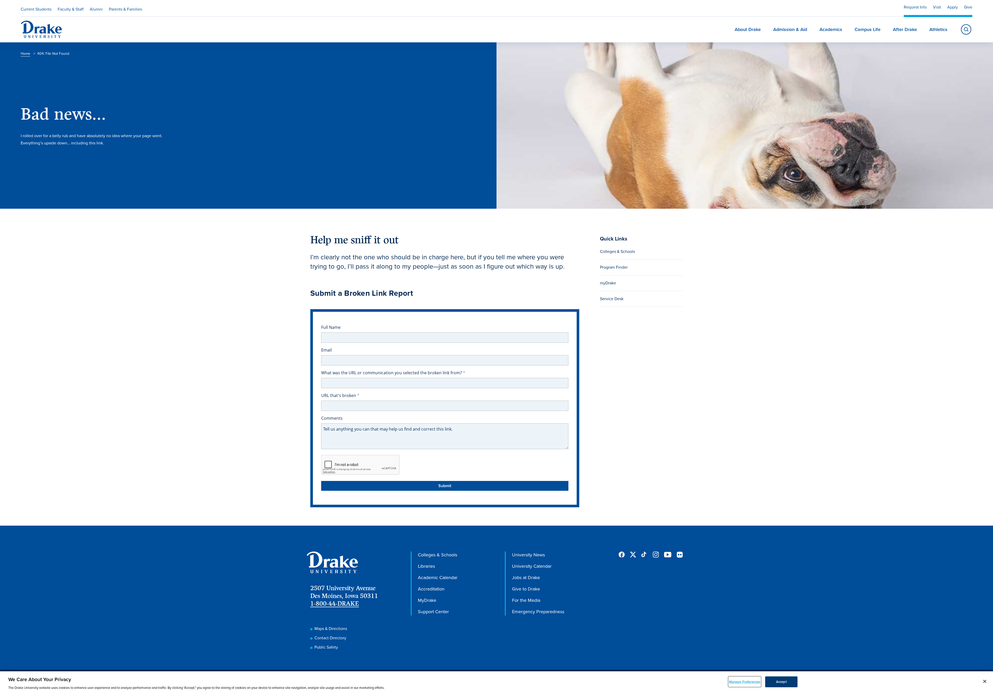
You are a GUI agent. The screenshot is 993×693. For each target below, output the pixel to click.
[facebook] (622, 554)
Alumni (96, 9)
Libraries (426, 566)
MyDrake (427, 600)
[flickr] (679, 554)
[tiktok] (644, 554)
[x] (633, 554)
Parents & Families (125, 9)
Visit (937, 7)
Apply (952, 7)
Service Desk (611, 299)
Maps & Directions (330, 629)
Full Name (331, 327)
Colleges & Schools (617, 251)
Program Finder (614, 267)
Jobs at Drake (526, 577)
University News (528, 554)
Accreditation (431, 589)
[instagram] (656, 554)
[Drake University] (41, 29)
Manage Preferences (744, 681)
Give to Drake (526, 589)
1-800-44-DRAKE (334, 603)
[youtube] (667, 554)
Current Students (36, 9)
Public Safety (326, 647)
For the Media (526, 600)
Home (25, 53)
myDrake (608, 283)
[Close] (984, 681)
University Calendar (532, 566)
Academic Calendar (437, 577)
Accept (781, 681)
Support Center (433, 611)
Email (326, 350)
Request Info (915, 7)
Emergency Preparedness (538, 611)
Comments (332, 418)
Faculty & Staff (71, 9)
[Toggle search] (966, 29)
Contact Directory (330, 638)
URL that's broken (339, 395)
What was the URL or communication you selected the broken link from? (392, 373)
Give (968, 7)
